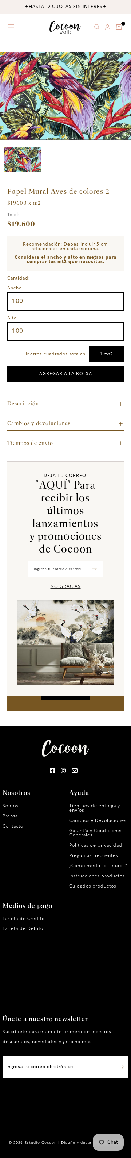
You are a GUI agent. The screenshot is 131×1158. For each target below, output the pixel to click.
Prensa (10, 816)
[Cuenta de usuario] (107, 28)
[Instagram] (63, 771)
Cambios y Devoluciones (97, 821)
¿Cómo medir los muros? (98, 866)
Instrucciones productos (97, 876)
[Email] (75, 771)
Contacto (13, 826)
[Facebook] (52, 771)
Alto (12, 318)
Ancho (14, 288)
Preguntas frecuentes (93, 856)
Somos (10, 806)
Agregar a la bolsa (65, 374)
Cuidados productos (92, 886)
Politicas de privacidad (95, 845)
